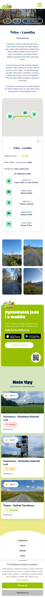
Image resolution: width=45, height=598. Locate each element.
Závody (22, 551)
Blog (22, 556)
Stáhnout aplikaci (19, 345)
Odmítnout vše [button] (22, 593)
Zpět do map (32, 21)
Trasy (22, 546)
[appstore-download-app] (13, 336)
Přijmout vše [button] (23, 585)
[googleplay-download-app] (32, 336)
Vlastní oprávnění (22, 580)
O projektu (23, 541)
